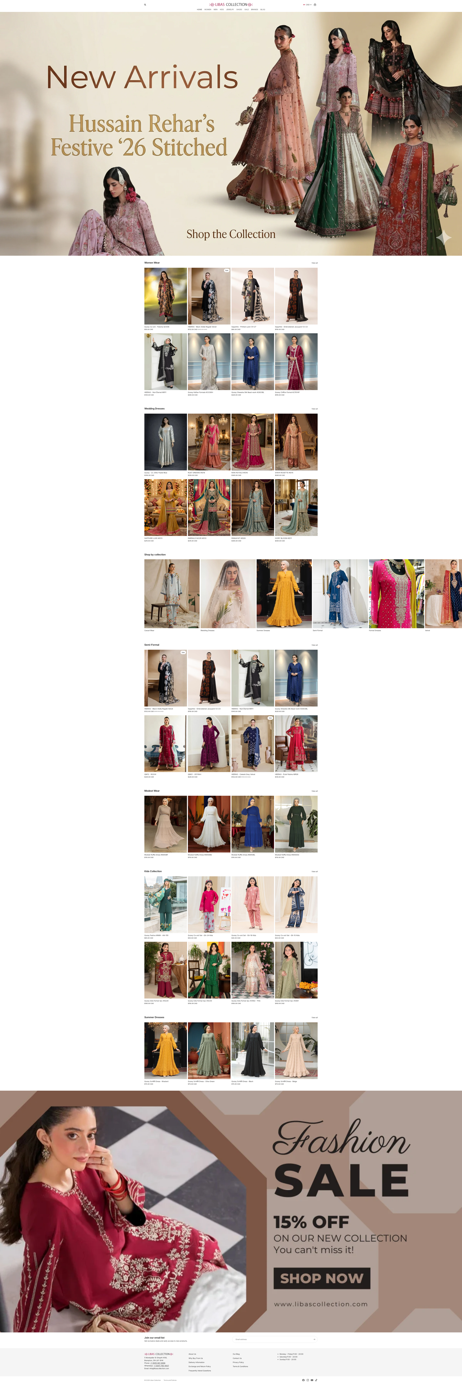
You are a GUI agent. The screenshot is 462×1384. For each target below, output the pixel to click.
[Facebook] (303, 1380)
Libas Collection (155, 1380)
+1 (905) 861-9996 (157, 1363)
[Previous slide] (148, 296)
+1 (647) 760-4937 (161, 1366)
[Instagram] (307, 1380)
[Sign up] (314, 1339)
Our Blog (236, 1354)
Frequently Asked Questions (200, 1371)
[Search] (145, 4)
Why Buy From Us (196, 1358)
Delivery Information (196, 1362)
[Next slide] (183, 296)
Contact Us (237, 1358)
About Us (192, 1354)
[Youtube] (312, 1380)
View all (315, 263)
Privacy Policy (238, 1362)
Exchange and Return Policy (200, 1366)
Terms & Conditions (240, 1366)
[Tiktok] (316, 1380)
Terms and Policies (170, 1380)
